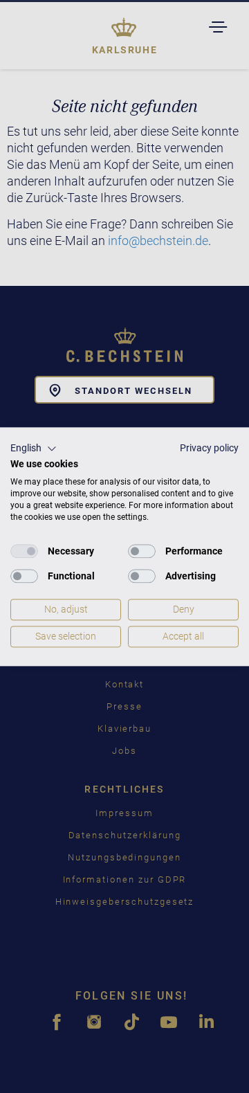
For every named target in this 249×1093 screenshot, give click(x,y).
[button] (33, 448)
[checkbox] (24, 552)
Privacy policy (209, 447)
